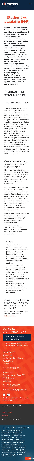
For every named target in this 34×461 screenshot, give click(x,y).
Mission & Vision (22, 345)
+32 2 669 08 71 (13, 385)
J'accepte (28, 458)
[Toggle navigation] (30, 4)
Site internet (7, 412)
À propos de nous (10, 345)
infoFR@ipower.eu (18, 389)
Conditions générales (10, 398)
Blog (24, 343)
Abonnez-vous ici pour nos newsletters (15, 337)
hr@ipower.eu (9, 316)
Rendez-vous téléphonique (13, 343)
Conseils (5, 416)
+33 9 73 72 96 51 (13, 368)
